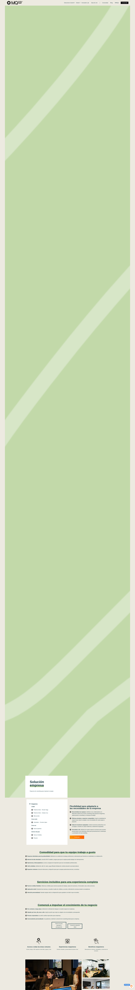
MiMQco (117, 2)
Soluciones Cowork (69, 2)
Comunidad (105, 2)
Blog (111, 2)
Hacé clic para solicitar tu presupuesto (59, 925)
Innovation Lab (85, 2)
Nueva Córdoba (38, 835)
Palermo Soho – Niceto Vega (41, 809)
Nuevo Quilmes (37, 828)
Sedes (77, 2)
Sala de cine (94, 2)
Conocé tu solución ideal (75, 926)
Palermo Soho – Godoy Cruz (41, 812)
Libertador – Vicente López (40, 822)
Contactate (124, 2)
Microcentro (37, 816)
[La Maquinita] (15, 3)
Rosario (36, 838)
